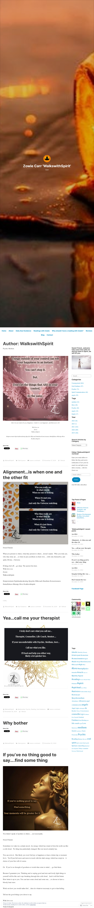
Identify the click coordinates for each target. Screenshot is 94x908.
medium (82, 727)
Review (85, 739)
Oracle (84, 731)
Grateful (76, 717)
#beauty (85, 652)
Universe (74, 751)
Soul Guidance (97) (77, 386)
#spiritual (76, 687)
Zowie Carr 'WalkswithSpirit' (47, 166)
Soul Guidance (22, 606)
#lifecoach (75, 664)
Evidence (86, 714)
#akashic (74, 652)
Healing (84, 720)
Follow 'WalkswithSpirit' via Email (81, 453)
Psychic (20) (75, 408)
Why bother (15, 723)
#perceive (85, 672)
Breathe (74, 711)
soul (89, 738)
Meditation (74, 728)
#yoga (89, 691)
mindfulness (79, 731)
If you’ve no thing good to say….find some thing (80, 561)
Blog (42, 335)
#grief (86, 658)
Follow (76, 480)
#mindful (74, 672)
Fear (73, 717)
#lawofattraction (86, 661)
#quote (80, 675)
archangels (82, 708)
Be (86, 708)
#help (78, 661)
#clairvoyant (76, 655)
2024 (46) (74, 421)
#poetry (75, 675)
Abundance (75, 701)
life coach (75, 723)
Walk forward (79, 751)
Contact (50, 335)
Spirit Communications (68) (80, 392)
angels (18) (75, 411)
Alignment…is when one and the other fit (81, 541)
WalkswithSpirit (9, 460)
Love (84, 723)
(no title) (75, 534)
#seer (89, 679)
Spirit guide (86, 743)
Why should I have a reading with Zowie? (67, 331)
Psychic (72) (75, 389)
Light (80, 723)
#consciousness (78, 658)
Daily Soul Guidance (23, 331)
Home (4, 331)
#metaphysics (83, 668)
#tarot (82, 687)
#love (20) (75, 405)
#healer (74, 661)
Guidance (75, 720)
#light (80, 664)
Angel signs (75, 708)
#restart (81, 679)
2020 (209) (75, 430)
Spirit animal (79, 743)
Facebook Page (77, 589)
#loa (84, 664)
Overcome (75, 735)
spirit (74, 742)
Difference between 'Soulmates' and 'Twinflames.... (82, 509)
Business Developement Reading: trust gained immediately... (84, 516)
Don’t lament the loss (79, 580)
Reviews (89, 331)
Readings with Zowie (42, 331)
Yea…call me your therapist (31, 618)
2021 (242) (75, 427)
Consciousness (84, 711)
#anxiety (80, 652)
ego (82, 714)
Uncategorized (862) (78, 383)
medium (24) (75, 402)
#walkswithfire (84, 691)
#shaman (74, 683)
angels (85, 704)
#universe (76, 691)
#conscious (84, 655)
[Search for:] (81, 376)
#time (85, 688)
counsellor (76, 714)
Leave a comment (34, 460)
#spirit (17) (75, 414)
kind (87, 720)
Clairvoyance (22, 460)
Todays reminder (83, 748)
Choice (78, 711)
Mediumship (21, 709)
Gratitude (81, 717)
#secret (85, 679)
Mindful (74, 731)
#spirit (80, 683)
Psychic (28, 709)
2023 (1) (74, 424)
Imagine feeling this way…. (81, 574)
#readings (76, 679)
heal (80, 720)
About (11, 331)
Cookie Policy (33, 904)
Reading (33, 709)
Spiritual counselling (78, 746)
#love (74, 668)
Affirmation (82, 701)
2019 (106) (75, 433)
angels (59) (75, 395)
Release (80, 739)
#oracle (80, 672)
